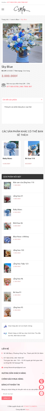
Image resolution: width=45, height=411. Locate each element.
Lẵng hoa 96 (18, 279)
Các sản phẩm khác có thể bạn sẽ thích (22, 133)
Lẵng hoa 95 (18, 307)
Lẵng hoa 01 (18, 196)
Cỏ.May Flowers (30, 406)
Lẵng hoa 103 (18, 250)
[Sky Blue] (7, 185)
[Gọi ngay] (41, 381)
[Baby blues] (11, 148)
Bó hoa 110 (30, 158)
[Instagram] (41, 393)
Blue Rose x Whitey (21, 237)
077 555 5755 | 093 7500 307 (17, 2)
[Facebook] (41, 387)
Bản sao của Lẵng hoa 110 (23, 182)
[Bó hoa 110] (34, 148)
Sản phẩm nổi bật (12, 177)
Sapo (27, 409)
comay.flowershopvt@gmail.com (15, 367)
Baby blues (7, 158)
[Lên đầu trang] (22, 404)
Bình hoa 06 (18, 223)
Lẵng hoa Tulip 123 (20, 264)
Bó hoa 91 (17, 292)
